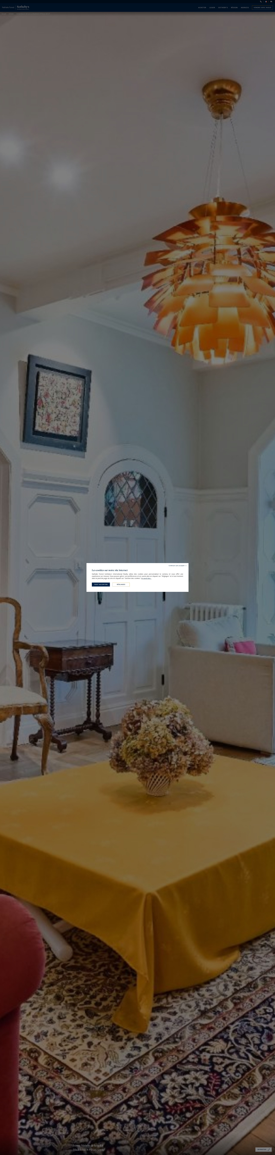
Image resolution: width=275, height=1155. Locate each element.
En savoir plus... (146, 578)
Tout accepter (101, 584)
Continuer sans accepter (177, 566)
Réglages (121, 584)
